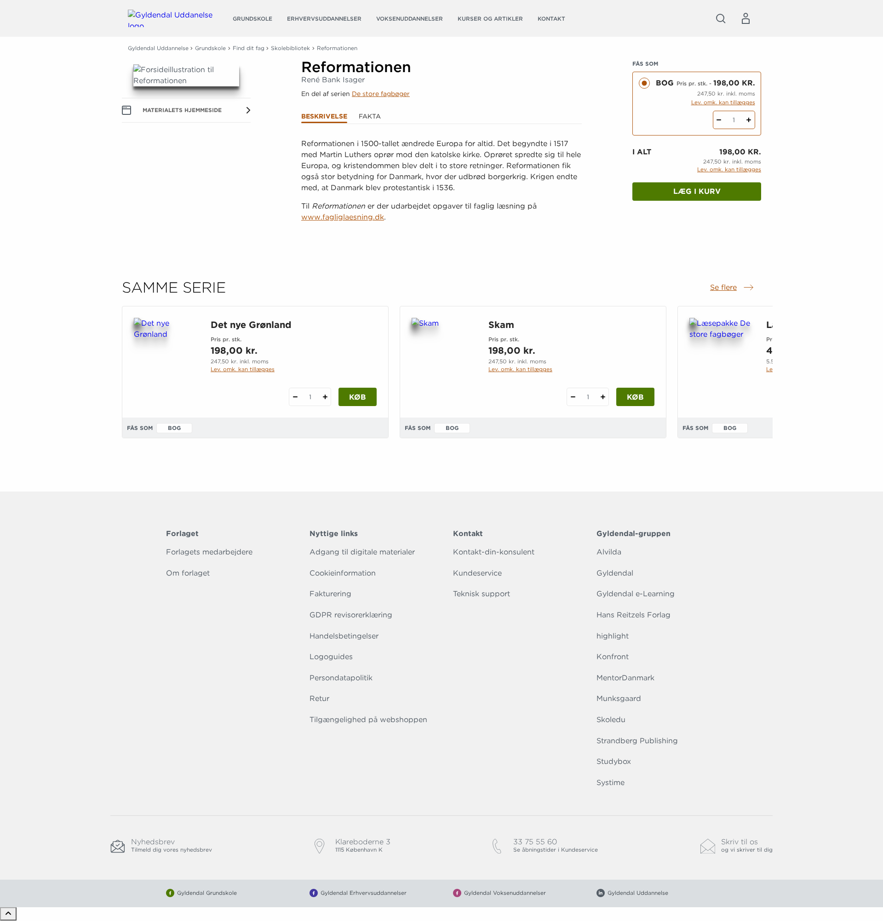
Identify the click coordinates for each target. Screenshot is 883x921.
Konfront (612, 656)
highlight (612, 636)
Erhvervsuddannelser (324, 18)
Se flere (732, 288)
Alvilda (608, 552)
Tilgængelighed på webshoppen (368, 719)
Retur (319, 698)
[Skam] (443, 362)
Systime (610, 782)
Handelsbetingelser (344, 636)
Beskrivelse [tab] (324, 116)
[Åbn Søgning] (721, 18)
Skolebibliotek (290, 48)
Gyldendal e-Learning (635, 593)
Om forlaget (188, 573)
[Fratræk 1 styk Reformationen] (719, 120)
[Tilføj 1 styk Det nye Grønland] (325, 397)
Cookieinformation (343, 573)
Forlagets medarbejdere (209, 552)
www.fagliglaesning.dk (342, 217)
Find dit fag (248, 48)
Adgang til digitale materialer (362, 552)
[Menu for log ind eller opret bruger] (745, 18)
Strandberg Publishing (637, 740)
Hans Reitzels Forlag (633, 614)
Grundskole (252, 18)
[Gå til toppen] (8, 914)
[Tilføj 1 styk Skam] (602, 397)
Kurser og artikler (490, 18)
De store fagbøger (381, 93)
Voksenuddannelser (409, 18)
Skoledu (610, 719)
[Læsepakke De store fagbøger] (720, 362)
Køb (357, 397)
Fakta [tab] (370, 116)
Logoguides (331, 656)
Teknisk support (481, 593)
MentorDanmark (625, 677)
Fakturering (330, 593)
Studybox (613, 761)
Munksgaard (618, 698)
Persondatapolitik (341, 677)
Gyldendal (614, 573)
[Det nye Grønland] (165, 362)
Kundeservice (477, 573)
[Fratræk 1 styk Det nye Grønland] (295, 397)
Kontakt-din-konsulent (493, 552)
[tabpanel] (441, 191)
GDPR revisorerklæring (351, 614)
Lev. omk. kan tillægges (723, 102)
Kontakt (551, 18)
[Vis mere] (441, 239)
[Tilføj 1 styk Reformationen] (749, 120)
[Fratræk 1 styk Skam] (573, 397)
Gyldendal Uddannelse (158, 48)
